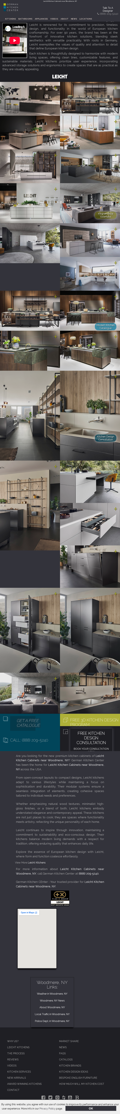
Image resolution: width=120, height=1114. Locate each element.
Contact (13, 1090)
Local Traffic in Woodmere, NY (52, 1014)
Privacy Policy (47, 1108)
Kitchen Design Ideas (73, 1071)
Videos (54, 19)
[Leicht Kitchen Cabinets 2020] (30, 202)
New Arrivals (16, 1077)
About (65, 19)
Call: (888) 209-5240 (29, 740)
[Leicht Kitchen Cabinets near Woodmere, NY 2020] (30, 310)
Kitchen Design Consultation (105, 438)
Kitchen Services (19, 1071)
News (74, 19)
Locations (86, 19)
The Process (16, 1053)
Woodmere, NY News (52, 1000)
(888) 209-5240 (89, 873)
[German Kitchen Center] (11, 10)
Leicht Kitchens (37, 862)
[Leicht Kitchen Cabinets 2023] (90, 98)
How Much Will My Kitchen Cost (81, 1083)
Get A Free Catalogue (28, 723)
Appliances (41, 19)
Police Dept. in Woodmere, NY (52, 1021)
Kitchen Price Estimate (105, 215)
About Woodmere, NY (52, 1007)
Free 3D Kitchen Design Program (94, 722)
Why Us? (13, 1041)
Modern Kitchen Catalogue (105, 327)
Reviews (13, 1059)
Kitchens (10, 19)
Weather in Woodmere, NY (52, 993)
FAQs (62, 1053)
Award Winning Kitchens (24, 1083)
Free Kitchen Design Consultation (91, 738)
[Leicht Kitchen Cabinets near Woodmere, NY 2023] (30, 98)
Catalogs (66, 1059)
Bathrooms (25, 19)
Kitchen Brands (70, 1065)
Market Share (69, 1041)
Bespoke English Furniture (78, 1077)
